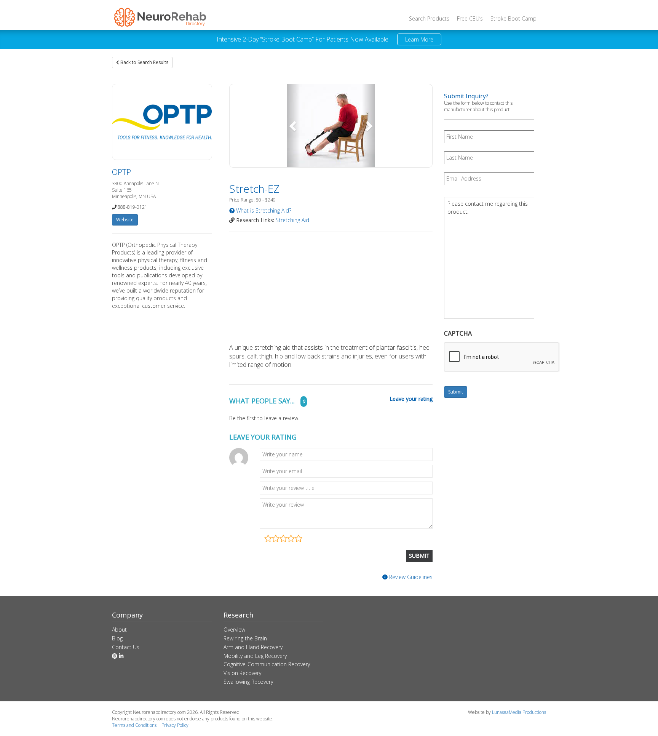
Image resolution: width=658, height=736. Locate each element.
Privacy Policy (174, 725)
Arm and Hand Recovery (253, 647)
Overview (234, 629)
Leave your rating (411, 399)
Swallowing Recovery (248, 681)
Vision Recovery (242, 673)
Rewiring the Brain (245, 638)
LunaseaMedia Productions (519, 712)
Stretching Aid (292, 220)
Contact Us (125, 647)
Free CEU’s (470, 18)
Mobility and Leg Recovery (255, 655)
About (119, 629)
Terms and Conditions (134, 725)
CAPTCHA (458, 334)
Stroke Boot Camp (513, 18)
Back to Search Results (143, 62)
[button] (293, 125)
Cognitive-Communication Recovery (267, 664)
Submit (455, 392)
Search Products (429, 18)
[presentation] (502, 357)
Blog (117, 638)
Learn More (419, 39)
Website (125, 219)
